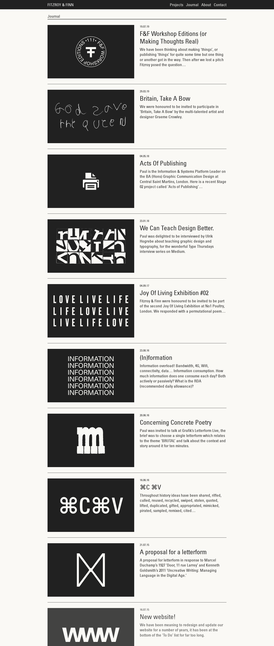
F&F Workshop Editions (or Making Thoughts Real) (173, 37)
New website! (158, 616)
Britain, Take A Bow (165, 98)
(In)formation (156, 357)
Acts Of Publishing (163, 163)
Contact (220, 5)
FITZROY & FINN (61, 5)
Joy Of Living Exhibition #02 (174, 293)
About (206, 5)
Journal (192, 5)
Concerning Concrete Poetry (176, 422)
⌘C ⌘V (150, 487)
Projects (176, 5)
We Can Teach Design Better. (177, 228)
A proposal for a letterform (173, 552)
